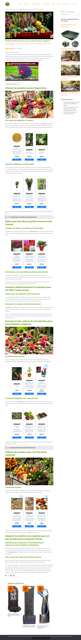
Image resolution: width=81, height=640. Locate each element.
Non (36, 638)
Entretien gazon (36, 4)
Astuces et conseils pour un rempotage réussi (70, 62)
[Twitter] (8, 575)
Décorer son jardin (56, 4)
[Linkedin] (13, 575)
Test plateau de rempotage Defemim (68, 48)
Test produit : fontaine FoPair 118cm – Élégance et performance (43, 627)
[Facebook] (5, 575)
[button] (76, 4)
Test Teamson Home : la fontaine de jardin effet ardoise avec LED (29, 626)
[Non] (79, 637)
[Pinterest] (11, 575)
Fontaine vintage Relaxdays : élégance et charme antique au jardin (14, 615)
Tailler (20, 4)
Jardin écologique (46, 4)
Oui (33, 638)
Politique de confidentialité (44, 638)
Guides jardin (65, 4)
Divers (71, 4)
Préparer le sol (27, 4)
